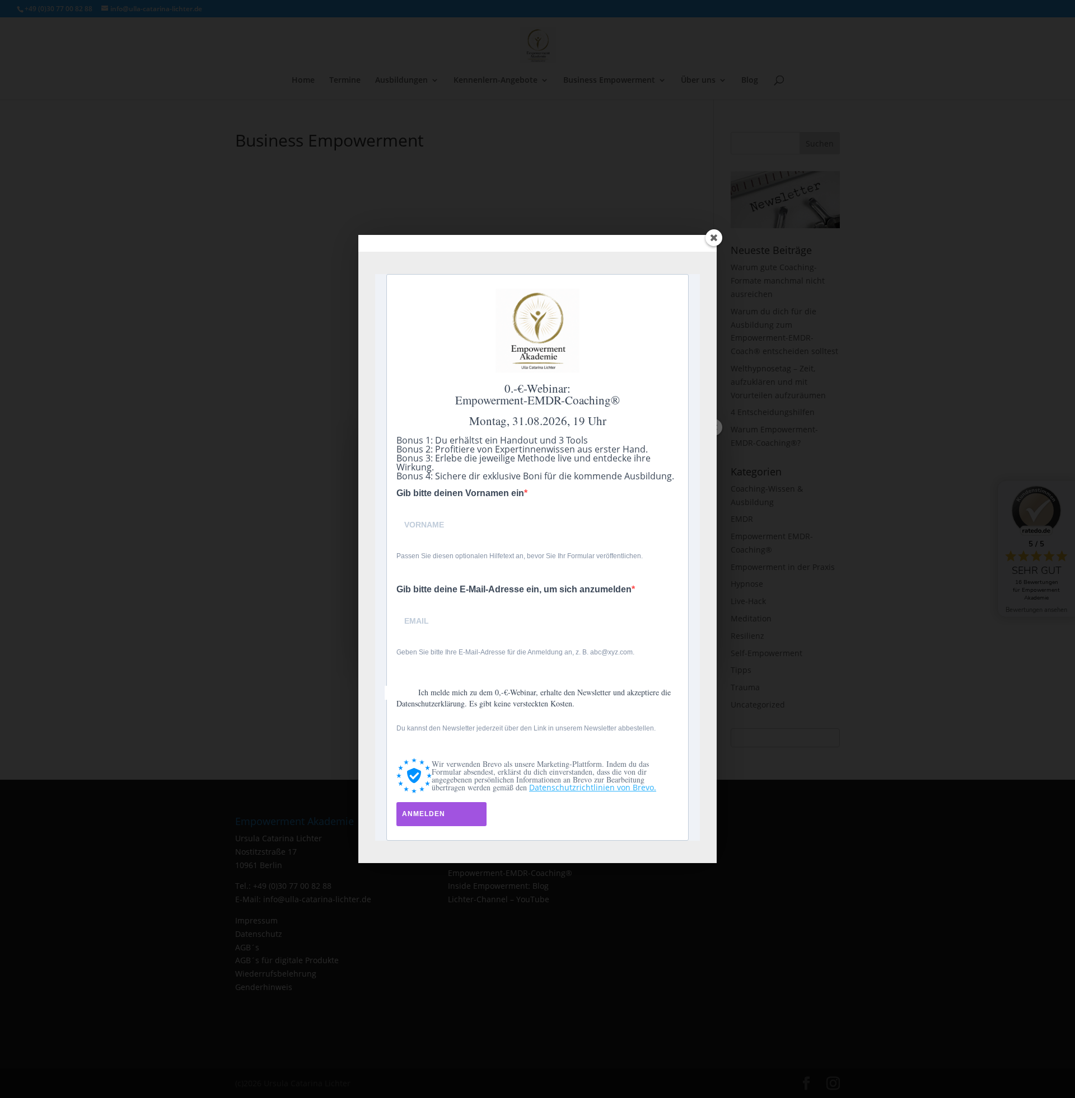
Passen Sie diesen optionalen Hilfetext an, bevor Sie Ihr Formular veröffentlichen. (519, 556)
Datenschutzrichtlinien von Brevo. (592, 787)
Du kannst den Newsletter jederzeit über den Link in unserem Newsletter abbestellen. (526, 728)
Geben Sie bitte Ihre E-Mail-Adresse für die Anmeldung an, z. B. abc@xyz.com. (515, 652)
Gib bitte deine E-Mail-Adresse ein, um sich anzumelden (514, 589)
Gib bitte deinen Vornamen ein (460, 493)
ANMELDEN (423, 814)
